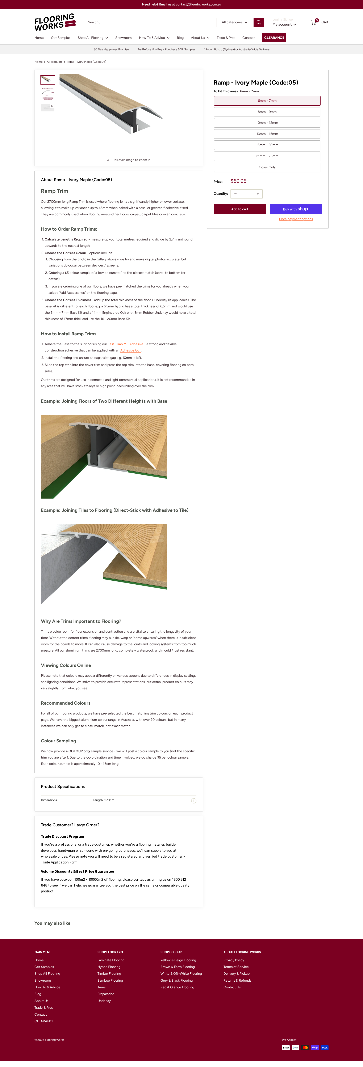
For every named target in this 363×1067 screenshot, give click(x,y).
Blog (180, 38)
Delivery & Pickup (237, 974)
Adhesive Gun (130, 350)
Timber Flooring (109, 974)
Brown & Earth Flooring (177, 967)
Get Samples (60, 38)
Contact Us (232, 987)
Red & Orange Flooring (177, 987)
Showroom (123, 38)
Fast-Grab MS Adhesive (125, 344)
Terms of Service (236, 967)
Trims (101, 987)
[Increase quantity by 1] (257, 194)
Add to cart (239, 209)
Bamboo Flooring (110, 980)
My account (282, 24)
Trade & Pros (226, 38)
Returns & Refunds (237, 980)
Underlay (104, 1001)
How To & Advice (152, 38)
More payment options (296, 219)
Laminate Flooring (110, 960)
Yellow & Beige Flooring (178, 960)
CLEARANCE (274, 38)
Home (39, 38)
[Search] (259, 22)
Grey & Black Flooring (176, 980)
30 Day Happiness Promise (111, 49)
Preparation (105, 994)
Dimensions (49, 800)
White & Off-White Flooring (181, 974)
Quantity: (221, 193)
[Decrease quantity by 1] (235, 194)
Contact (248, 38)
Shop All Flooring (90, 38)
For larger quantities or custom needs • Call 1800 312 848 (182, 4)
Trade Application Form (59, 862)
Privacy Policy (234, 960)
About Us (198, 38)
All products (55, 62)
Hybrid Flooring (108, 967)
